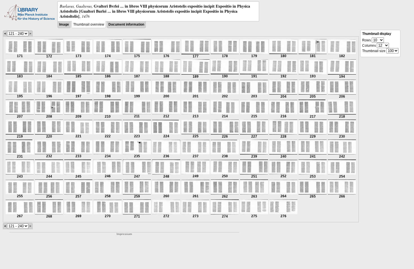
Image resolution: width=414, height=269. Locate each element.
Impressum (124, 234)
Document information (126, 24)
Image (64, 24)
